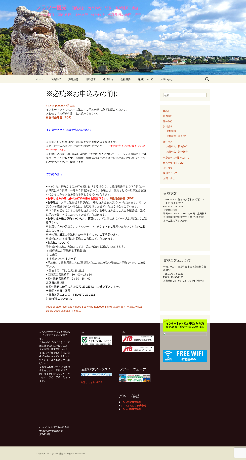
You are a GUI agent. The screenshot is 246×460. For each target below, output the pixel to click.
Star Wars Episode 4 (94, 306)
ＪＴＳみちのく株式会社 (133, 405)
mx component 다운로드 (60, 105)
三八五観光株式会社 (130, 402)
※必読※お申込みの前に (176, 157)
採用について (145, 79)
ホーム (40, 79)
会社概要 (125, 79)
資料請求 (91, 79)
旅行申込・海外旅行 (177, 151)
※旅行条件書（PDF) (58, 117)
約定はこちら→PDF (91, 382)
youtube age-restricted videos (63, 306)
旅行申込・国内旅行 (177, 146)
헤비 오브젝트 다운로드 (121, 306)
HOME (166, 110)
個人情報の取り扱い (173, 162)
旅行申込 (108, 79)
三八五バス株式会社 (130, 409)
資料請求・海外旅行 (177, 136)
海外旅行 (73, 79)
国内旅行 (56, 79)
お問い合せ (166, 79)
